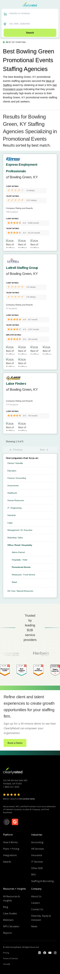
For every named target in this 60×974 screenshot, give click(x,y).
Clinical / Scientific (15, 463)
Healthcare (12, 493)
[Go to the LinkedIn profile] (39, 953)
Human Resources (15, 500)
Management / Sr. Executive (19, 530)
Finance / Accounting (16, 478)
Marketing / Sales (15, 537)
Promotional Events (21, 567)
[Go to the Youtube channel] (50, 953)
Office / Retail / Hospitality (19, 545)
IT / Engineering (14, 508)
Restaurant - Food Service (23, 574)
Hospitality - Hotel (19, 560)
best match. (41, 145)
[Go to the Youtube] (44, 953)
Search (30, 32)
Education (11, 471)
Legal (9, 523)
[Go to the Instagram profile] (55, 953)
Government (12, 485)
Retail (14, 582)
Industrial (11, 515)
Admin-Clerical (18, 552)
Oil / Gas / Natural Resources (20, 591)
